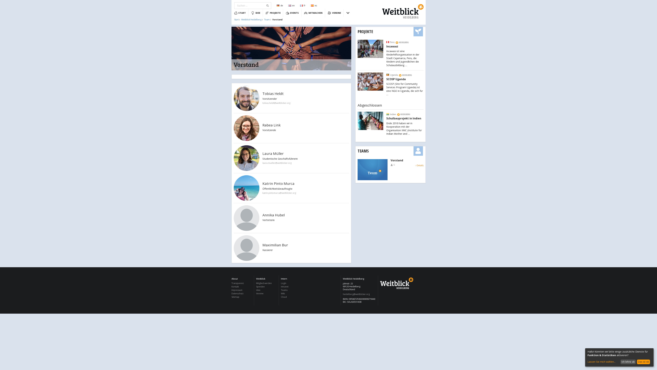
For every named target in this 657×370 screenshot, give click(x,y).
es (316, 5)
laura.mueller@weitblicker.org (277, 163)
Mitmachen (315, 12)
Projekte (275, 12)
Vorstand (397, 160)
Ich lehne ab (628, 361)
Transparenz (237, 283)
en (293, 5)
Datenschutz (237, 293)
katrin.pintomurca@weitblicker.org (279, 193)
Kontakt (235, 286)
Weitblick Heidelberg (251, 19)
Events (294, 12)
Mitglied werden (264, 283)
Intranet (284, 286)
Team (267, 19)
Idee (257, 12)
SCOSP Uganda (396, 79)
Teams (363, 151)
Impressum (236, 290)
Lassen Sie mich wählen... (601, 361)
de (281, 5)
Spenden (260, 286)
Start (242, 12)
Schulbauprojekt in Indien (403, 118)
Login (283, 283)
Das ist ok (643, 361)
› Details (419, 165)
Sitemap (235, 296)
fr (304, 5)
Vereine (336, 12)
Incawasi (392, 46)
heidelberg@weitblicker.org (356, 294)
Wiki (283, 293)
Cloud (284, 296)
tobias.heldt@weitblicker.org (276, 103)
